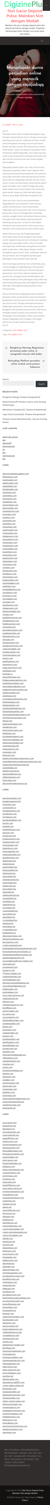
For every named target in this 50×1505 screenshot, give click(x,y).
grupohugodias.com (11, 1023)
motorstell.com (9, 1182)
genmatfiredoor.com (11, 677)
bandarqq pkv (20, 1456)
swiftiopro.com (9, 586)
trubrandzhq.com (10, 549)
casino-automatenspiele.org (15, 1232)
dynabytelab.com (10, 489)
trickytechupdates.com (13, 1413)
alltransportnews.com (12, 936)
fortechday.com (9, 780)
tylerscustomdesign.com (13, 1169)
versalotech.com (10, 592)
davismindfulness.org (12, 774)
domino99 (7, 443)
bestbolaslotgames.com (13, 711)
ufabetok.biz (8, 923)
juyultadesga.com (10, 992)
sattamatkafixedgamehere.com (16, 714)
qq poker (23, 1452)
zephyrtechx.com (10, 558)
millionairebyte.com (11, 777)
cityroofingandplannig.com (14, 986)
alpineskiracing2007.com (13, 1382)
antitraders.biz (9, 964)
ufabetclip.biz (8, 864)
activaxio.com (9, 602)
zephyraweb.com (10, 530)
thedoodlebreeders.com (13, 1020)
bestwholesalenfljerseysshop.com (17, 954)
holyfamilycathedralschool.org (16, 764)
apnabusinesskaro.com (13, 1429)
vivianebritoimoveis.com (13, 1198)
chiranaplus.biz (9, 1354)
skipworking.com (10, 1248)
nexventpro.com (10, 555)
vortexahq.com (9, 520)
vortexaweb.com (10, 533)
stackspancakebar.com (13, 1357)
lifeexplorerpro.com (11, 636)
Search (6, 379)
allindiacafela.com (10, 1379)
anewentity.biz (9, 1285)
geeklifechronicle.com (12, 617)
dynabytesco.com (10, 605)
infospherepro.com (11, 621)
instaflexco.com (9, 574)
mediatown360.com (11, 1392)
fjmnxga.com (8, 1313)
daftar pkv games (10, 437)
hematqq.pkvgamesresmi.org (17, 1465)
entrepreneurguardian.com (14, 718)
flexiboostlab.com (10, 580)
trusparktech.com (10, 545)
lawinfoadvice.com (11, 1042)
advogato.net (8, 1216)
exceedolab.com (10, 599)
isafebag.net (8, 1219)
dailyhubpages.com (11, 702)
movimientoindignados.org (14, 1055)
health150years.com (11, 1185)
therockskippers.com (12, 1373)
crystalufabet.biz (10, 920)
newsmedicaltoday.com (13, 743)
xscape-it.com (9, 970)
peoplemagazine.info (12, 801)
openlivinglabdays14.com (13, 958)
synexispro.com (9, 752)
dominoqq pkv (9, 446)
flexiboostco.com (10, 477)
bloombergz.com (10, 1223)
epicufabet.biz (9, 917)
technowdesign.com (11, 980)
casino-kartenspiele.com (13, 1229)
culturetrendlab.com (12, 649)
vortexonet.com (9, 498)
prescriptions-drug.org (12, 1188)
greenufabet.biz (10, 883)
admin (8, 125)
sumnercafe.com (10, 1048)
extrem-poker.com (11, 1011)
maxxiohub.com (10, 527)
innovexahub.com (10, 505)
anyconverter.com (10, 1254)
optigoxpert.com (10, 561)
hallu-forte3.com (10, 1367)
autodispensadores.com (13, 736)
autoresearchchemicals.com (15, 1426)
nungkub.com (8, 1080)
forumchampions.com (12, 1144)
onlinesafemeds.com (12, 854)
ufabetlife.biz (8, 892)
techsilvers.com (9, 1030)
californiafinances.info (12, 1332)
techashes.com (9, 804)
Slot (26, 330)
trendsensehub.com (11, 652)
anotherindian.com (11, 1083)
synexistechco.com (11, 511)
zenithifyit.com (9, 524)
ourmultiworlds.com (11, 1132)
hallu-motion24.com (11, 1370)
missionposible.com (11, 1398)
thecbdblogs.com (10, 1423)
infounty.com (8, 1001)
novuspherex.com (10, 539)
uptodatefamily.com (11, 1061)
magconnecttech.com (12, 667)
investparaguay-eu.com (13, 1005)
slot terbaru (14, 1449)
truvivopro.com (9, 514)
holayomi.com (9, 755)
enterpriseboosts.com (12, 1226)
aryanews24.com (10, 967)
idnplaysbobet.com (11, 705)
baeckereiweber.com (12, 798)
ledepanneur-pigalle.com (13, 1345)
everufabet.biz (9, 926)
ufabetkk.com (9, 1266)
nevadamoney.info (11, 1338)
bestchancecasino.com (13, 730)
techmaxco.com (10, 595)
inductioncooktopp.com (13, 739)
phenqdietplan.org (11, 1045)
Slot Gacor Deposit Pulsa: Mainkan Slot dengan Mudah (25, 15)
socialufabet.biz (9, 898)
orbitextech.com (10, 664)
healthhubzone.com (11, 829)
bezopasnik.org (9, 1310)
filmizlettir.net (9, 1129)
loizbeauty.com (9, 1251)
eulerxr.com (8, 658)
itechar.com (8, 823)
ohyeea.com (8, 1073)
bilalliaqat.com (9, 733)
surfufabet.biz (9, 901)
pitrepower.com (9, 1388)
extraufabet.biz (9, 889)
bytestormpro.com (11, 642)
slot (20, 334)
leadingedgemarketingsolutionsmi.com (20, 948)
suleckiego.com (9, 1432)
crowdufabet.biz (10, 929)
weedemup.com (10, 727)
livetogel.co (8, 674)
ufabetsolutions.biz (11, 895)
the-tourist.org (9, 1213)
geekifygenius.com (11, 661)
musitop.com (8, 1064)
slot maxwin (16, 1459)
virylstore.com (9, 1179)
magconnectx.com (11, 749)
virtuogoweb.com (10, 845)
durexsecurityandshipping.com (16, 983)
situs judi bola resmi (29, 1449)
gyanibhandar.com (11, 857)
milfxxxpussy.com (10, 1058)
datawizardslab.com (11, 611)
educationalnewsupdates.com (16, 473)
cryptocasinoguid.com (12, 945)
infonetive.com (9, 1323)
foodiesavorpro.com (11, 624)
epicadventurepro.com (12, 630)
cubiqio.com (8, 614)
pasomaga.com (9, 1095)
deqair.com (7, 1026)
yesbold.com (8, 826)
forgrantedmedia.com (12, 1163)
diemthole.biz (8, 1263)
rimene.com (8, 1341)
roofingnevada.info (11, 746)
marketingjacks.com (11, 1407)
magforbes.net (9, 1201)
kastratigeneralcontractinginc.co (17, 951)
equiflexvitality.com (11, 692)
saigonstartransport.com (13, 1316)
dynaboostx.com (10, 570)
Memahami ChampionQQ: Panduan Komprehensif (24, 409)
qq (4, 449)
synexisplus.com (10, 495)
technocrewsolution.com (13, 1191)
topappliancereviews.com (14, 1410)
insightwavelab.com (11, 633)
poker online (18, 1462)
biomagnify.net (9, 1108)
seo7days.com (9, 1291)
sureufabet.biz (9, 908)
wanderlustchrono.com (13, 646)
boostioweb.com (10, 480)
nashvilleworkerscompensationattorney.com (22, 761)
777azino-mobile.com (12, 973)
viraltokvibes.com (10, 1194)
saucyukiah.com (10, 1122)
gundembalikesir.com (12, 820)
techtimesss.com (10, 1176)
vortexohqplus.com (11, 583)
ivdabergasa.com (10, 989)
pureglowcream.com (12, 1295)
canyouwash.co (9, 807)
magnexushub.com (11, 842)
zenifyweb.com (9, 671)
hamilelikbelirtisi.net (11, 589)
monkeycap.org (9, 1204)
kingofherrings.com (11, 1279)
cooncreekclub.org (11, 1135)
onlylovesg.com (9, 696)
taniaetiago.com (10, 1089)
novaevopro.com (10, 542)
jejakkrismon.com (10, 1260)
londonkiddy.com (10, 768)
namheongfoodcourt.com (14, 1360)
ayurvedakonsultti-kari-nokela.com (18, 961)
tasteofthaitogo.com (11, 1304)
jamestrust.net (9, 1241)
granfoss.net (8, 1376)
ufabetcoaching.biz (11, 771)
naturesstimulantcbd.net (13, 1102)
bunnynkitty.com (10, 1307)
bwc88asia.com (9, 1008)
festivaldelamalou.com (12, 1151)
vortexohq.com (9, 627)
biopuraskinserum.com (12, 1329)
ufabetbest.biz (9, 904)
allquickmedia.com (11, 1270)
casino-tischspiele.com (12, 1235)
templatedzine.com (11, 1039)
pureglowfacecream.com (13, 1276)
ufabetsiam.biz (9, 873)
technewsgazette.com (12, 1273)
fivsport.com (8, 1036)
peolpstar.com (9, 1166)
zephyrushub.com (10, 483)
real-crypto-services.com (13, 995)
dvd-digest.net (9, 1348)
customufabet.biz (10, 911)
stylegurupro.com (10, 608)
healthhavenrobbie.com (13, 683)
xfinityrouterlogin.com (12, 1404)
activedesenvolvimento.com (15, 699)
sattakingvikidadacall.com (14, 708)
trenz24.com (8, 1244)
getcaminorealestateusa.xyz (15, 783)
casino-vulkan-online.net (13, 1385)
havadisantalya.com (11, 811)
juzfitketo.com (9, 1092)
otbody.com (8, 1238)
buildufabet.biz (9, 933)
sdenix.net (7, 1207)
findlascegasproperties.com (15, 680)
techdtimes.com (10, 814)
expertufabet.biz (10, 867)
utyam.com (7, 1067)
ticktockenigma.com (11, 655)
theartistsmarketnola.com (14, 1351)
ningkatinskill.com (10, 1033)
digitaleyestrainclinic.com (14, 1395)
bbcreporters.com (10, 942)
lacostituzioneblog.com (13, 1070)
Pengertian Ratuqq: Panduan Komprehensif (21, 397)
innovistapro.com (10, 577)
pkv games (12, 334)
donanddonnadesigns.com (14, 686)
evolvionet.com (9, 492)
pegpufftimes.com (10, 1138)
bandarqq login (11, 1452)
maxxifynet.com (10, 502)
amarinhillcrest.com (11, 1210)
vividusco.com (9, 517)
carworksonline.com (11, 1173)
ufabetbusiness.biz (11, 879)
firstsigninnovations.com (13, 1154)
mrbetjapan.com (10, 1282)
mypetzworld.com (10, 998)
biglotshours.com (10, 848)
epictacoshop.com (10, 1326)
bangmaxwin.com (10, 1320)
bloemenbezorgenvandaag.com (16, 1298)
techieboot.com (9, 817)
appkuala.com (9, 1288)
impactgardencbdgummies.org (16, 1098)
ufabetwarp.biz (9, 861)
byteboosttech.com (11, 839)
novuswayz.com (9, 564)
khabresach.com (10, 1420)
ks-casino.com (9, 1014)
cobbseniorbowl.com (12, 976)
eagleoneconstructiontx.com (15, 689)
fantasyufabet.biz (10, 870)
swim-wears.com (10, 1160)
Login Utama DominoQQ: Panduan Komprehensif (24, 414)
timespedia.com (10, 1257)
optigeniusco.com (10, 536)
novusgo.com (8, 639)
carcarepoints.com (11, 1017)
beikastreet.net (9, 1126)
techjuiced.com (9, 836)
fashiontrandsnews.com (13, 939)
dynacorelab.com (10, 508)
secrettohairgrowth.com (13, 1301)
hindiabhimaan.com (11, 1417)
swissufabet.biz (9, 876)
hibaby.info (7, 721)
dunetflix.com (9, 1051)
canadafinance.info (11, 1335)
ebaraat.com (8, 832)
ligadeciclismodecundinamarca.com (18, 758)
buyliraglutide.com (11, 851)
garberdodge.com (10, 1157)
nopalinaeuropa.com (12, 1105)
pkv (4, 440)
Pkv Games (18, 330)
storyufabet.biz (9, 914)
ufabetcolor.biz (9, 886)
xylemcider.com (9, 1086)
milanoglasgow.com (11, 1363)
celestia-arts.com (10, 1141)
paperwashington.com (12, 724)
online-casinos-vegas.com (14, 1401)
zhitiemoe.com (9, 1076)
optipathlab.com (10, 486)
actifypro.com (9, 567)
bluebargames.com (11, 1148)
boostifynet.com (10, 552)
